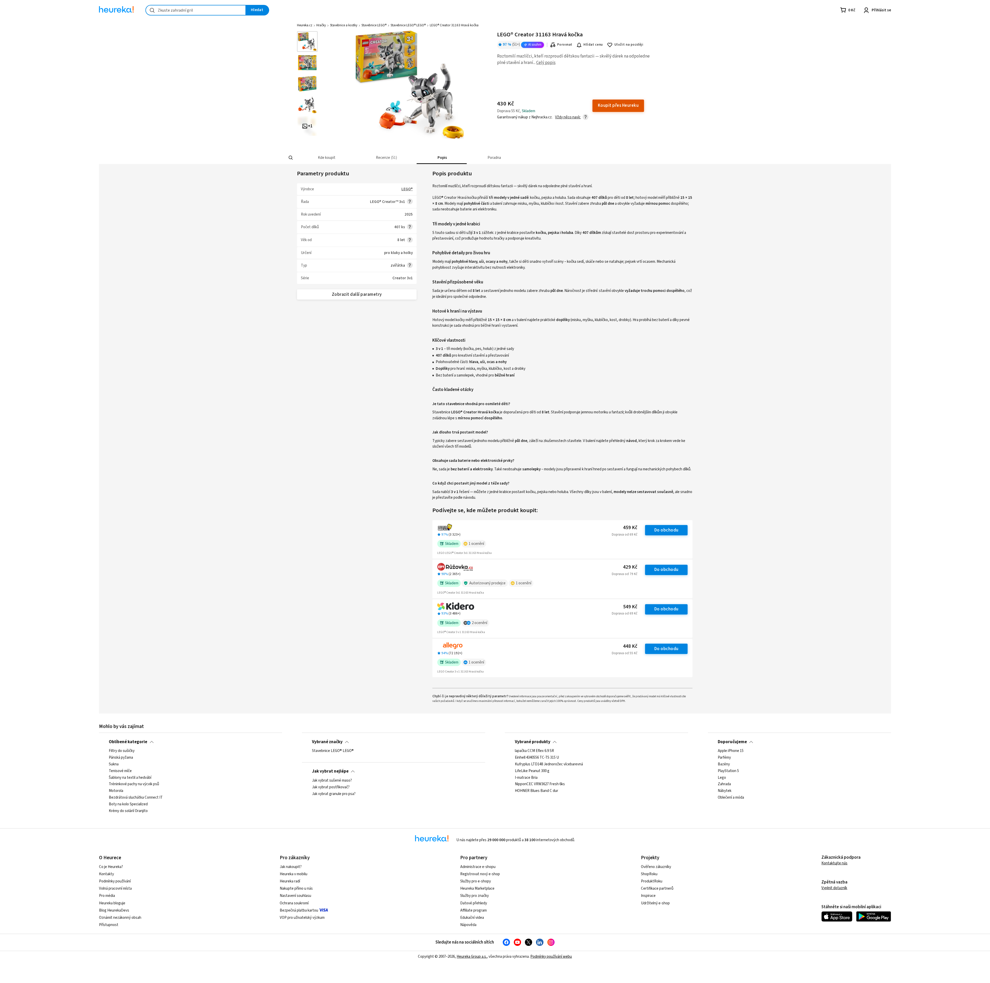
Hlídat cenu (593, 44)
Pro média (107, 895)
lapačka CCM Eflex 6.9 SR (534, 750)
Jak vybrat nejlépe (330, 771)
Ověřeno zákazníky (656, 867)
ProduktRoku (651, 881)
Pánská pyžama (121, 757)
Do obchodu (666, 530)
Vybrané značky (327, 742)
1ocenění (476, 543)
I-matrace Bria (526, 777)
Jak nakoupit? (291, 867)
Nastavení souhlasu (295, 895)
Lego (722, 777)
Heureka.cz (304, 25)
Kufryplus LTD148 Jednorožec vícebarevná (549, 764)
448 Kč (630, 646)
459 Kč (630, 527)
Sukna (114, 764)
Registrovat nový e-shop (480, 874)
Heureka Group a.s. (472, 956)
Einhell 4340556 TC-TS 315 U (537, 757)
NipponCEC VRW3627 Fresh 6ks (540, 784)
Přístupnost (108, 925)
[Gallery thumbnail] (307, 41)
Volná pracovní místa (115, 888)
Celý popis (546, 63)
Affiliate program (473, 910)
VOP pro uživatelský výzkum (302, 917)
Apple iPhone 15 (731, 750)
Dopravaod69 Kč (624, 534)
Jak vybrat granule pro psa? (334, 793)
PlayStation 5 (728, 771)
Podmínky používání (115, 881)
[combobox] (195, 10)
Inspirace (648, 895)
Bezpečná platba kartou (299, 910)
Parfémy (724, 757)
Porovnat (564, 44)
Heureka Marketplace (477, 888)
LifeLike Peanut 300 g (532, 771)
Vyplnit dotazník (834, 888)
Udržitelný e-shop (655, 903)
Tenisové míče (120, 771)
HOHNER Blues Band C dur (536, 790)
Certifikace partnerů (657, 888)
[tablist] (456, 157)
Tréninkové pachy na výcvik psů (134, 784)
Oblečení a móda (731, 797)
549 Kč (630, 606)
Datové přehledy (473, 903)
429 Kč (630, 567)
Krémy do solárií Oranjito (128, 811)
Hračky (321, 25)
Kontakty (106, 874)
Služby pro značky (474, 895)
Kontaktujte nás (834, 863)
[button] (326, 157)
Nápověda (468, 925)
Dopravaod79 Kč (624, 574)
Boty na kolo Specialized (128, 804)
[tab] (326, 157)
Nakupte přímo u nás (296, 888)
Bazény (724, 764)
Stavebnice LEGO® (373, 25)
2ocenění (479, 623)
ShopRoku (649, 874)
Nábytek (724, 790)
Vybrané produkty (532, 742)
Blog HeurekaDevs (114, 910)
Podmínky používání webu (551, 956)
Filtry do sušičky (122, 750)
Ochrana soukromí (294, 903)
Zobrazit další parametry (357, 294)
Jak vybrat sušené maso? (332, 780)
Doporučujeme (732, 742)
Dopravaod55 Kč (624, 653)
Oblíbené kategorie (128, 742)
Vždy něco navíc (568, 117)
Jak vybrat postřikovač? (331, 787)
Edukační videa (472, 917)
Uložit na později (628, 44)
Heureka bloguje (112, 903)
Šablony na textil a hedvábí (130, 777)
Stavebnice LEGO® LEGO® (408, 25)
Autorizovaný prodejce (487, 583)
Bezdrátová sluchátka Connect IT (136, 797)
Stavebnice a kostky (343, 25)
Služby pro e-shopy (475, 881)
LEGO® (407, 189)
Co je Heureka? (111, 867)
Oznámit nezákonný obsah (120, 917)
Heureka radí (290, 881)
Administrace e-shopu (478, 867)
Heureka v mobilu (293, 874)
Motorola (116, 790)
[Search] (291, 158)
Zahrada (724, 784)
